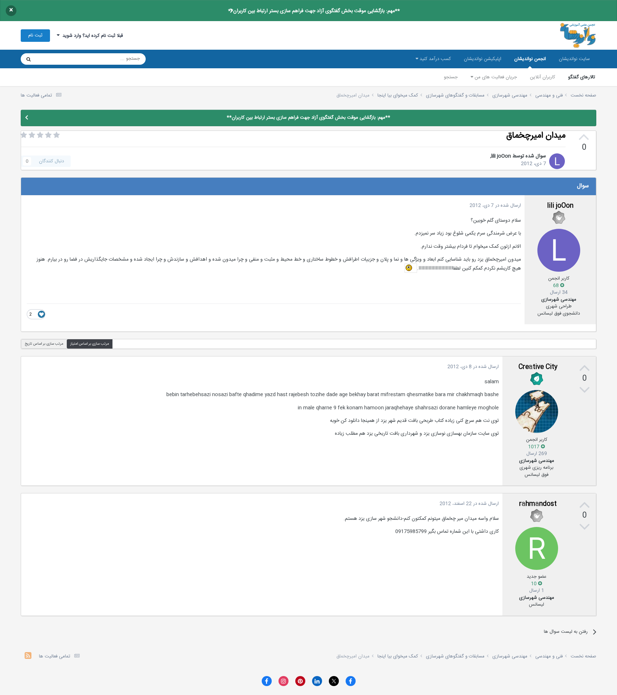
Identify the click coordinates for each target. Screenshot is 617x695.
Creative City (537, 367)
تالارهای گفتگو (581, 77)
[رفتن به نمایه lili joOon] (557, 161)
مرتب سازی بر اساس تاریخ (44, 344)
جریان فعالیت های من (495, 77)
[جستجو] (28, 59)
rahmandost (538, 504)
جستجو (451, 77)
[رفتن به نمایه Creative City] (536, 411)
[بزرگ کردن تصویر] (411, 268)
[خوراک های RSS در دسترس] (28, 656)
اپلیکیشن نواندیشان (482, 59)
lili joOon (501, 156)
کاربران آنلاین (542, 77)
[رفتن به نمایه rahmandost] (536, 548)
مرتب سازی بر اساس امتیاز (89, 344)
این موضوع (56, 59)
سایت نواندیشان (574, 59)
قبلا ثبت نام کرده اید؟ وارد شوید (91, 36)
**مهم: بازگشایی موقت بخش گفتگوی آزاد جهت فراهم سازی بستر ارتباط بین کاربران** (314, 11)
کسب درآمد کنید (434, 59)
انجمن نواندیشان (530, 59)
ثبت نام (35, 35)
